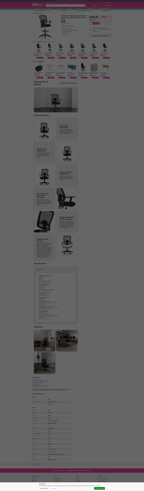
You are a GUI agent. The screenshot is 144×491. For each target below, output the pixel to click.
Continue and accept (99, 488)
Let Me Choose (53, 488)
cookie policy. (98, 485)
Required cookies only (44, 488)
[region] (72, 486)
